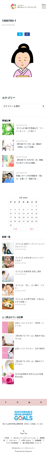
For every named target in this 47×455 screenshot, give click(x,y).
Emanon (28, 451)
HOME (7, 438)
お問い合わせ (26, 440)
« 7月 (15, 229)
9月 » (32, 229)
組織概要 (38, 440)
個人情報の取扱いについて (32, 443)
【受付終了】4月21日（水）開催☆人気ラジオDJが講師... (29, 161)
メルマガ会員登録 (12, 443)
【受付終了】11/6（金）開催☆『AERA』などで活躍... (29, 145)
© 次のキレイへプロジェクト (23, 448)
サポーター (13, 440)
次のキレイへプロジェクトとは (25, 438)
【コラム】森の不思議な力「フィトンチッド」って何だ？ (29, 129)
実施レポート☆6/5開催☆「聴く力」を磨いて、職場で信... (29, 177)
